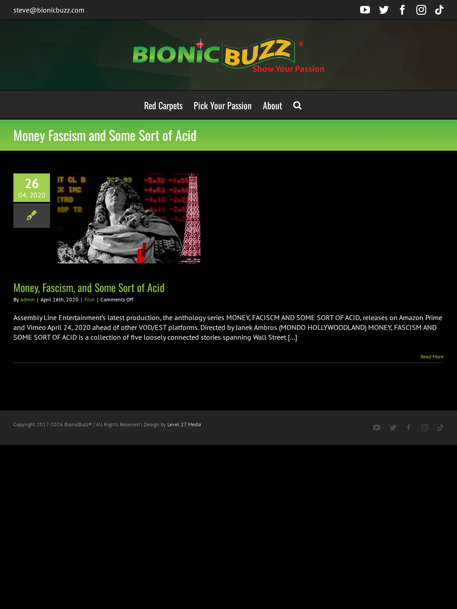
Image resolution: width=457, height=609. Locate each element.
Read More (432, 356)
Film (89, 299)
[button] (297, 105)
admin (28, 299)
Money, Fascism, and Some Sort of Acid (89, 287)
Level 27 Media (184, 424)
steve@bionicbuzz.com (48, 9)
